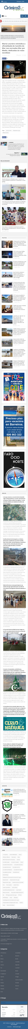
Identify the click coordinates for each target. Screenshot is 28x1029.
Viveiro (21, 902)
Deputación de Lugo (14, 879)
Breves (2, 958)
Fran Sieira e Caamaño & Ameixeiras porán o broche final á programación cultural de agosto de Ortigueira (13, 228)
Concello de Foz (16, 867)
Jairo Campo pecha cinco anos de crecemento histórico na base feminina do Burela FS (19, 830)
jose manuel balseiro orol (8, 890)
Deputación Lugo (16, 130)
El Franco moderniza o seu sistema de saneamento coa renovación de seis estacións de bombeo (19, 263)
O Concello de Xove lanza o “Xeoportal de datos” (13, 154)
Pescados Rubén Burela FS (17, 892)
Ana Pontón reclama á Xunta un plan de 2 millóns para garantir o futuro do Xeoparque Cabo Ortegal (18, 275)
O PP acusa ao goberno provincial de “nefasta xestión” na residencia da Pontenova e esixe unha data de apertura (19, 297)
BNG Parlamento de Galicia (9, 859)
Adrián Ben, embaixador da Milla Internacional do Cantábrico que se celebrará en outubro (19, 840)
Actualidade (17, 952)
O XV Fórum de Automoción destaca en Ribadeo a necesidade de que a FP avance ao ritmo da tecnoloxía (14, 203)
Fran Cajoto (9, 884)
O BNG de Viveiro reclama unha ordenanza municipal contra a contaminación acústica (19, 307)
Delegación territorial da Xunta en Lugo (12, 877)
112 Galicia (5, 854)
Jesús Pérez (14, 887)
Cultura (2, 964)
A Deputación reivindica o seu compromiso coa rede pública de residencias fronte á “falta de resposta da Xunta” (19, 243)
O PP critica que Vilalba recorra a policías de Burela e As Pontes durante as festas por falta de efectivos (19, 254)
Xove (2, 991)
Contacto (9, 1026)
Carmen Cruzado (15, 862)
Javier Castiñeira (6, 887)
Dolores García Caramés (17, 882)
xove (4, 905)
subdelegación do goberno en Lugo (11, 900)
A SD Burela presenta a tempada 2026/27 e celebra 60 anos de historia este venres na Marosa (18, 802)
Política (2, 982)
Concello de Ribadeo (7, 869)
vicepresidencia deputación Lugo (10, 902)
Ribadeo (16, 897)
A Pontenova (3, 952)
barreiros (14, 857)
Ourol (2, 979)
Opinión (2, 976)
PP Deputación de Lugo (11, 895)
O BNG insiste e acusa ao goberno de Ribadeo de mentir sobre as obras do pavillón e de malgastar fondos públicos (19, 331)
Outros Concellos (19, 979)
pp (3, 895)
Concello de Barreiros (7, 864)
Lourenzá (17, 967)
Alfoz (2, 955)
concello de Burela (18, 864)
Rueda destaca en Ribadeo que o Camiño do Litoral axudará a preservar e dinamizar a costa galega (13, 180)
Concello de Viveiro (18, 869)
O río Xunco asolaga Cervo (6, 943)
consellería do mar (7, 872)
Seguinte (16, 152)
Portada (17, 982)
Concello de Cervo (7, 867)
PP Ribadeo (5, 897)
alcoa (20, 854)
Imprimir (19, 55)
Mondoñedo (3, 970)
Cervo (22, 862)
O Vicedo (17, 973)
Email (25, 55)
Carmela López (6, 862)
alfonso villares (6, 857)
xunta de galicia (10, 905)
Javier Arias (16, 884)
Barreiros (17, 955)
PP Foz (19, 895)
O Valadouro (3, 973)
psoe (11, 897)
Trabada (2, 988)
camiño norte (8, 130)
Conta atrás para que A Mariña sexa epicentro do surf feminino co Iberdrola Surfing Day (19, 791)
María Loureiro (5, 132)
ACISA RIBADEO (13, 854)
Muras (16, 970)
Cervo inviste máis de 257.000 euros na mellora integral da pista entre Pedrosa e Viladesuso (19, 341)
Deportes (17, 964)
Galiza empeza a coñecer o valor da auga (9, 933)
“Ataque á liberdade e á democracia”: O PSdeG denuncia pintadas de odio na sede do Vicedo (19, 363)
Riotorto (17, 985)
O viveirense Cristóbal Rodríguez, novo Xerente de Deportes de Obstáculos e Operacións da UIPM (19, 817)
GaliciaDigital (14, 1024)
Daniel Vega (5, 874)
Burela (18, 859)
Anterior (11, 142)
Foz (3, 884)
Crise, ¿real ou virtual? (5, 936)
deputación (5, 879)
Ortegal (17, 976)
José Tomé (18, 890)
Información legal (17, 1026)
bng (19, 857)
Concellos (17, 961)
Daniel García (16, 872)
